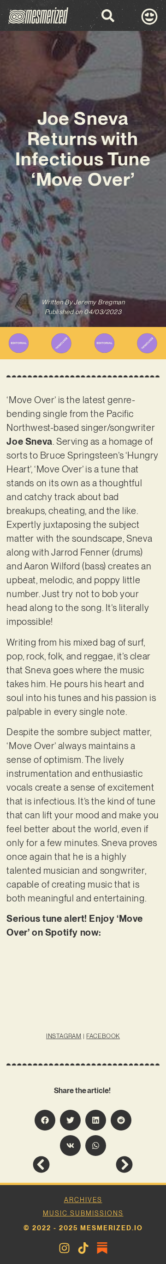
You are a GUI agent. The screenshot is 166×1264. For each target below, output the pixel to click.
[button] (45, 1120)
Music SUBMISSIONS (83, 1213)
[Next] (108, 1164)
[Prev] (58, 1164)
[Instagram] (64, 1248)
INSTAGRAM (63, 1036)
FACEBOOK (103, 1036)
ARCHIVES (83, 1200)
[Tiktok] (83, 1248)
